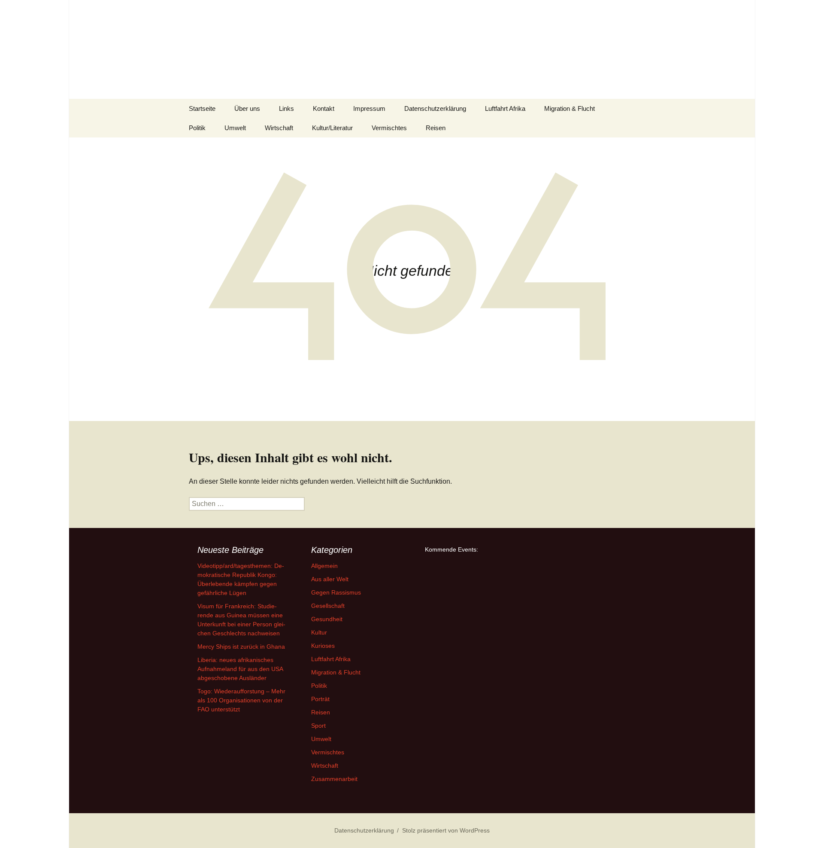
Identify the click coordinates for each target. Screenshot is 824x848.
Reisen (435, 127)
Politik (197, 127)
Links (286, 108)
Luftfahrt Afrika (505, 108)
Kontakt (323, 108)
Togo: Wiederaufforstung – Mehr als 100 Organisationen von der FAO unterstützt (241, 700)
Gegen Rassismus (336, 592)
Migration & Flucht (569, 108)
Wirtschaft (279, 127)
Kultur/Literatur (332, 127)
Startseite (202, 108)
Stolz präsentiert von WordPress (446, 830)
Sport (318, 725)
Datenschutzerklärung (435, 108)
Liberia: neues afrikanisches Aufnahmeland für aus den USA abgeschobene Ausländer (240, 668)
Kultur (319, 632)
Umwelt (235, 127)
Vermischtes (389, 127)
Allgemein (324, 565)
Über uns (247, 108)
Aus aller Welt (329, 579)
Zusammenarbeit (334, 778)
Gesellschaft (328, 605)
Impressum (369, 108)
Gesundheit (326, 619)
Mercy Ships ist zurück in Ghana (241, 646)
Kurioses (323, 645)
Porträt (320, 698)
